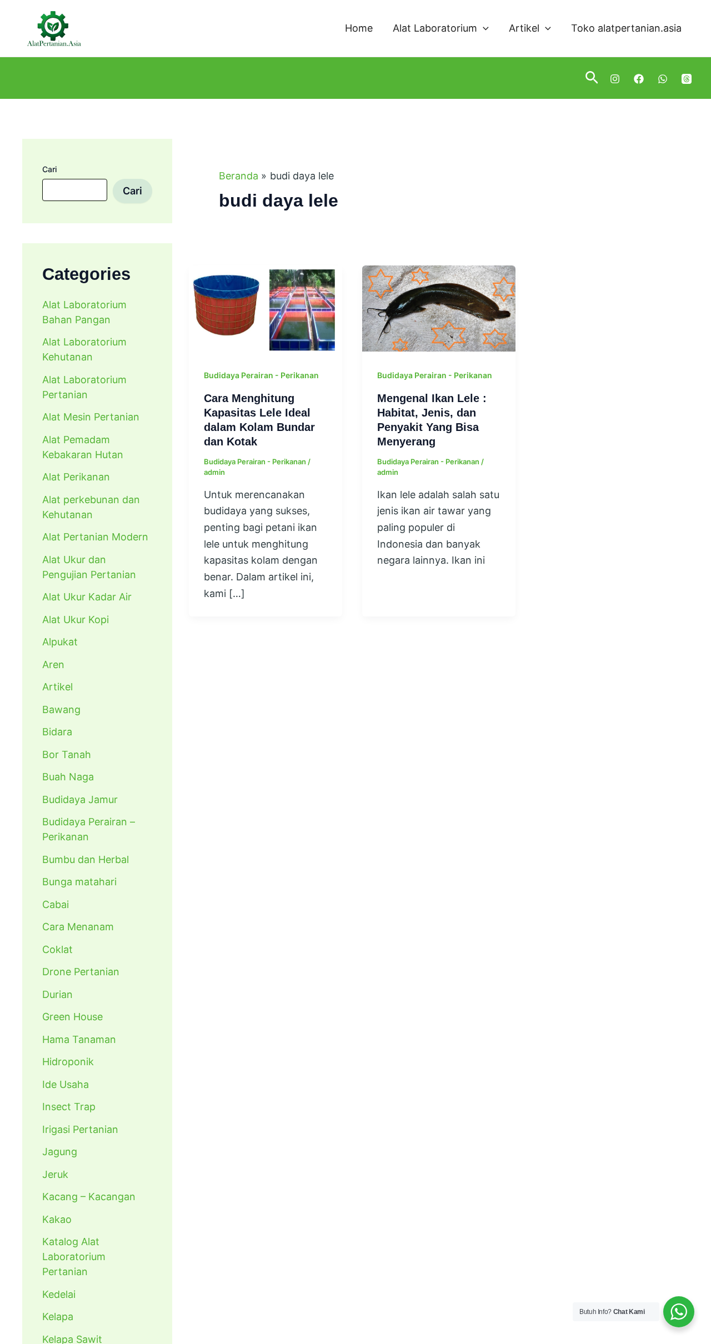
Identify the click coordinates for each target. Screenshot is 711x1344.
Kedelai (59, 1294)
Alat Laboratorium (435, 28)
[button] (483, 29)
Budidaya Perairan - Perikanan (261, 375)
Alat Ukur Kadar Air (87, 597)
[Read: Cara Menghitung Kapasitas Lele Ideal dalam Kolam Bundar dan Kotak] (265, 308)
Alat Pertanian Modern (95, 537)
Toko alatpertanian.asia (626, 28)
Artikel (524, 28)
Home (359, 28)
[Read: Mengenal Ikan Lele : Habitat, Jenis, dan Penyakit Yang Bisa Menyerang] (438, 308)
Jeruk (55, 1174)
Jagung (59, 1151)
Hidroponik (68, 1061)
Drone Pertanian (80, 971)
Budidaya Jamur (80, 799)
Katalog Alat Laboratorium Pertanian (74, 1256)
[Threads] (687, 79)
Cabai (55, 904)
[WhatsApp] (663, 79)
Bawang (61, 709)
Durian (57, 994)
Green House (72, 1016)
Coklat (57, 949)
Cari (49, 169)
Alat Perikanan (76, 477)
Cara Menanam (78, 926)
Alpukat (60, 642)
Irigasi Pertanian (80, 1129)
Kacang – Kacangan (89, 1196)
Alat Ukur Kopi (75, 619)
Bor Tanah (66, 754)
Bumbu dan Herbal (85, 859)
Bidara (57, 732)
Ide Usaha (65, 1084)
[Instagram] (615, 79)
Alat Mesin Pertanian (90, 417)
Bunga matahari (79, 881)
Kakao (57, 1219)
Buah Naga (68, 777)
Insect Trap (69, 1106)
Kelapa (57, 1316)
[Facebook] (639, 79)
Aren (53, 664)
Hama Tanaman (79, 1039)
